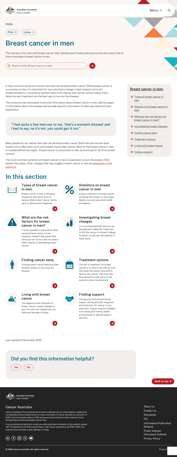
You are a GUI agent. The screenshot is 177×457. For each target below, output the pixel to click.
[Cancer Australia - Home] (21, 10)
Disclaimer (150, 414)
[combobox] (46, 66)
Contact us (150, 410)
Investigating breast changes (95, 219)
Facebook (13, 438)
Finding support (91, 294)
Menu (154, 10)
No (28, 367)
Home (9, 23)
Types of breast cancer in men (40, 187)
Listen (27, 32)
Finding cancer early (38, 260)
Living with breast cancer (36, 296)
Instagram (19, 438)
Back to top (161, 381)
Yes (16, 367)
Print (10, 32)
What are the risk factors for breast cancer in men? (36, 221)
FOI (146, 419)
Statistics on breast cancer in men (94, 187)
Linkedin (8, 438)
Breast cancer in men (146, 89)
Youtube (31, 438)
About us (149, 406)
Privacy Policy (152, 438)
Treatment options (93, 260)
